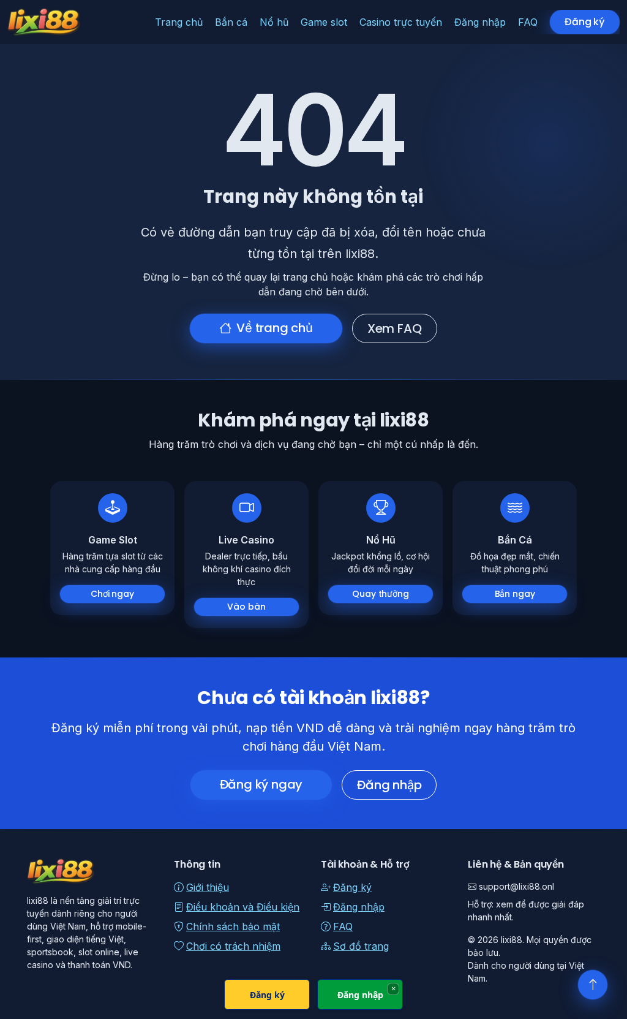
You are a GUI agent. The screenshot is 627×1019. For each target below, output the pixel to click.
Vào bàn (246, 606)
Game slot (324, 22)
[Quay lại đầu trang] (592, 984)
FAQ (528, 22)
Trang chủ (179, 22)
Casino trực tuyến (400, 22)
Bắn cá (231, 22)
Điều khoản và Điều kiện (242, 907)
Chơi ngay (112, 594)
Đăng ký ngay (261, 784)
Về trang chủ (274, 327)
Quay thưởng (380, 594)
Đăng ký (585, 22)
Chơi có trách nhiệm (233, 946)
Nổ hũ (274, 22)
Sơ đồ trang (361, 946)
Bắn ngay (515, 594)
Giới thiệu (207, 887)
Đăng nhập (480, 22)
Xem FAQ (394, 328)
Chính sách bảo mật (233, 926)
